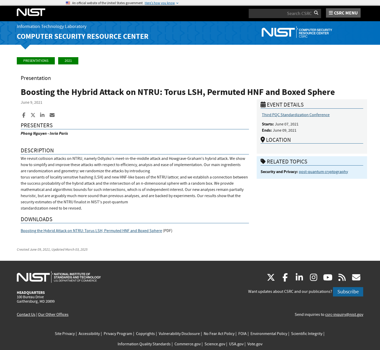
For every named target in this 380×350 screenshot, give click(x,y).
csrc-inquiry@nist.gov (344, 314)
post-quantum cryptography (323, 171)
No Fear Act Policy (219, 333)
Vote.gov (254, 344)
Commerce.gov (187, 344)
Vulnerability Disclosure (179, 333)
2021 (68, 60)
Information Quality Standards (144, 344)
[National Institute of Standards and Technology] (59, 276)
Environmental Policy (268, 333)
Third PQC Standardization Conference (296, 114)
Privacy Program (118, 333)
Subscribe (348, 291)
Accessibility (89, 333)
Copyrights (145, 333)
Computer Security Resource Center (82, 36)
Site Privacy (65, 333)
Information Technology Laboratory (51, 26)
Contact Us (26, 314)
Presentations (35, 60)
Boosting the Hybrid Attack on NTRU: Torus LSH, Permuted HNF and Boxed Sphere (91, 230)
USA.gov (236, 344)
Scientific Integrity (306, 333)
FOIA (242, 333)
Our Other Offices (53, 314)
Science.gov (214, 344)
